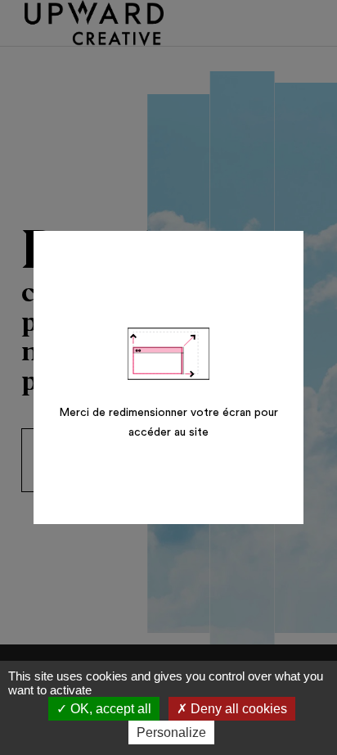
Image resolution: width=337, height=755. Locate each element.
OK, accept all (109, 709)
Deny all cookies (237, 709)
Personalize (171, 732)
